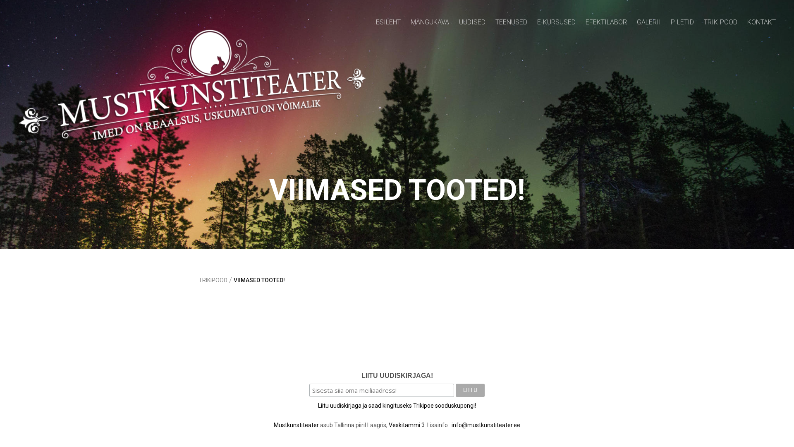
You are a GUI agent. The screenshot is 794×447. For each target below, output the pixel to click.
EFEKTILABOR (606, 22)
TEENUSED (511, 22)
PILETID (682, 22)
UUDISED (472, 22)
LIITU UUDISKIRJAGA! (397, 375)
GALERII (649, 22)
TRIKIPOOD (720, 22)
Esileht (388, 22)
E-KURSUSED (556, 22)
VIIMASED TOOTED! (259, 280)
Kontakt (761, 22)
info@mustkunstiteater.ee (486, 425)
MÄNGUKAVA (430, 22)
